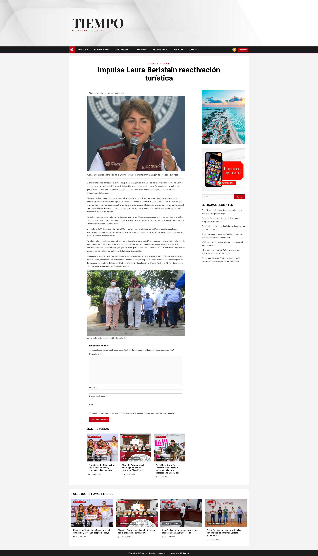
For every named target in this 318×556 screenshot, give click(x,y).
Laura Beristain (96, 338)
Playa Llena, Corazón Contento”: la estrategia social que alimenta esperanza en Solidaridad (167, 469)
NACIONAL (83, 49)
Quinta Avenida (109, 338)
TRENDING (193, 49)
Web (91, 404)
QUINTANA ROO (122, 49)
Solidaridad (164, 63)
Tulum (209, 502)
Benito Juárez (168, 502)
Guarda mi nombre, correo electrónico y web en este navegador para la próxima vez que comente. (133, 413)
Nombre (93, 387)
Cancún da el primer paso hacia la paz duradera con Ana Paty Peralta (179, 531)
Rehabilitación (121, 338)
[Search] (229, 49)
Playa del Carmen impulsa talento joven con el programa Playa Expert (134, 468)
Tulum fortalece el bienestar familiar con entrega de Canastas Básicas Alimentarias (224, 533)
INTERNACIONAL (101, 49)
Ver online (243, 50)
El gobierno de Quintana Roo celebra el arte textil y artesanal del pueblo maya (101, 468)
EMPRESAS (142, 49)
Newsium (172, 553)
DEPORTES (178, 49)
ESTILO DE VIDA (160, 49)
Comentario (95, 354)
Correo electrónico (98, 396)
